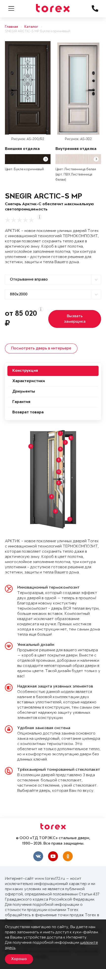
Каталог (31, 27)
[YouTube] (53, 856)
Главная (11, 27)
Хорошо (19, 959)
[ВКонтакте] (38, 856)
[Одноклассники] (68, 856)
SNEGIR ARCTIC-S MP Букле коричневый (37, 31)
